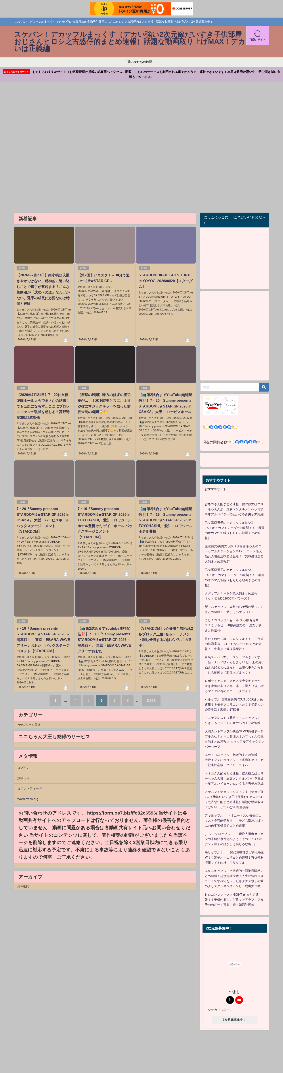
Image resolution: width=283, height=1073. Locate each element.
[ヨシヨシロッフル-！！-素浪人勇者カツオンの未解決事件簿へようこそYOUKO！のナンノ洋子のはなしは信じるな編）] (234, 839)
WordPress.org (27, 798)
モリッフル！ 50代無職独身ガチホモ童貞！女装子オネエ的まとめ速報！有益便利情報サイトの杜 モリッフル (234, 857)
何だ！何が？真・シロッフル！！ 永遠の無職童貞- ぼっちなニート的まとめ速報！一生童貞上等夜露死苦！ (234, 643)
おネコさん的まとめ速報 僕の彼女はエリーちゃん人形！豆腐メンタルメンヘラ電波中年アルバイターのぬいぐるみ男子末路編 (234, 509)
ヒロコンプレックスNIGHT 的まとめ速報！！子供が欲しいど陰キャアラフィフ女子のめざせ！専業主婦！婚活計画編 (234, 899)
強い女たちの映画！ (141, 61)
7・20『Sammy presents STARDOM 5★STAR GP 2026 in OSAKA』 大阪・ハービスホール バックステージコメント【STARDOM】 (45, 520)
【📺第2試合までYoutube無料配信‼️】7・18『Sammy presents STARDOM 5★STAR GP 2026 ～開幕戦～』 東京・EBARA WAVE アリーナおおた (104, 640)
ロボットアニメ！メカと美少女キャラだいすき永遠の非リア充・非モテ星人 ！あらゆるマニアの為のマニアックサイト (234, 686)
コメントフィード (29, 788)
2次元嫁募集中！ (235, 1019)
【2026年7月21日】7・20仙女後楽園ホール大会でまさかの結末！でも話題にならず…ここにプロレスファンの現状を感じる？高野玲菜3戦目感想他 (43, 406)
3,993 (151, 700)
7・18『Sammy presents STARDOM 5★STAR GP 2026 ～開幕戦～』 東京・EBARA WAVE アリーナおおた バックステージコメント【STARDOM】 (43, 640)
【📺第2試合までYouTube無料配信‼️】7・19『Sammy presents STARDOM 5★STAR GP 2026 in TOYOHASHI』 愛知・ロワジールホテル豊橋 (166, 520)
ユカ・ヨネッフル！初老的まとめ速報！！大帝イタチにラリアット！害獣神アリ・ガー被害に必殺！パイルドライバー (234, 759)
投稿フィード (26, 778)
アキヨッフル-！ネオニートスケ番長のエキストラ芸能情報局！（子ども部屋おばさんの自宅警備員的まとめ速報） (234, 820)
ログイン (23, 767)
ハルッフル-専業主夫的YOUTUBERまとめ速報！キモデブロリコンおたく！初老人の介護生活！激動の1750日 (234, 704)
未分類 (22, 268)
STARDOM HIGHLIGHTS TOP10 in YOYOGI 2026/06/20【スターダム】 (166, 280)
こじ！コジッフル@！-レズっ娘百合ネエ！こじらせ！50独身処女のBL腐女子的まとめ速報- (233, 625)
